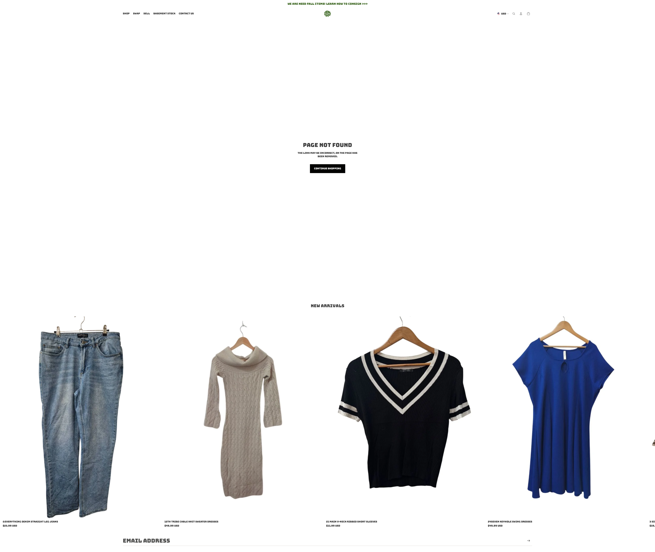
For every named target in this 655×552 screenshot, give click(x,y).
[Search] (514, 13)
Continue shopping (327, 168)
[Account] (521, 13)
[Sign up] (528, 540)
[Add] (156, 513)
